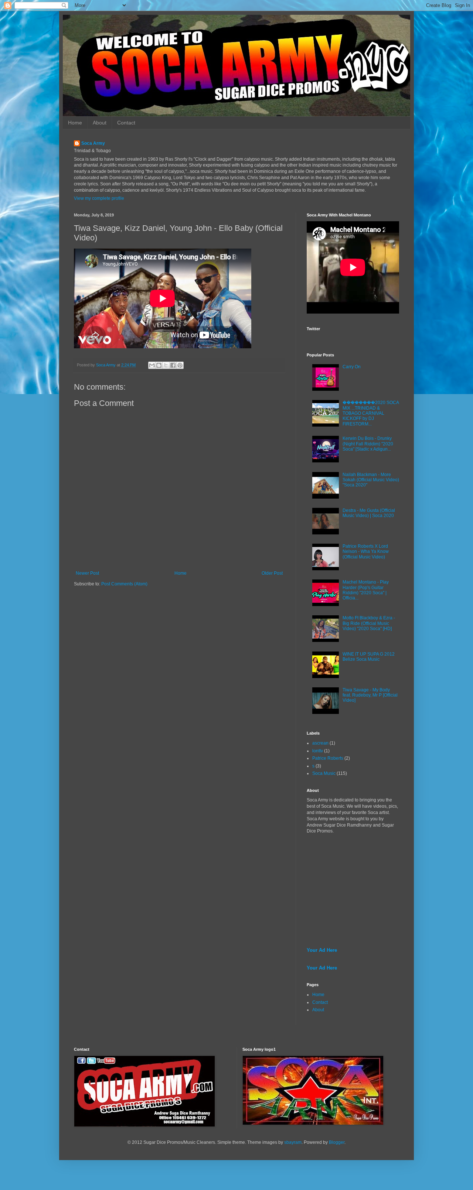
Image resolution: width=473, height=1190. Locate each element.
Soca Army (93, 143)
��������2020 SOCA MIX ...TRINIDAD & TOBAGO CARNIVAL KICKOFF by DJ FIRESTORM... (371, 413)
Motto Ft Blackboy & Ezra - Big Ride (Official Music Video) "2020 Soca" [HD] (369, 623)
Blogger (336, 1142)
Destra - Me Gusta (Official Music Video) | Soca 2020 (369, 513)
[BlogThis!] (159, 365)
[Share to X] (166, 365)
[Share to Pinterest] (180, 365)
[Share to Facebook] (173, 365)
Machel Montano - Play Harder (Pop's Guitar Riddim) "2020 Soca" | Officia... (366, 590)
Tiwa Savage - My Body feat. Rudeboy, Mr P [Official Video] (370, 695)
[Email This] (152, 365)
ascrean (320, 743)
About (99, 123)
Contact (126, 123)
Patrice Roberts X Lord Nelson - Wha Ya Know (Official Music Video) (366, 552)
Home (75, 123)
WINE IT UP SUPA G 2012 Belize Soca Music (369, 657)
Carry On (352, 366)
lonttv (317, 750)
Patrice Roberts (327, 758)
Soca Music (324, 773)
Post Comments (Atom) (124, 584)
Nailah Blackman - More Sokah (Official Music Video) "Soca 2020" (371, 480)
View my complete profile (99, 198)
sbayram (293, 1142)
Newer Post (87, 573)
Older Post (272, 573)
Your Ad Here (322, 950)
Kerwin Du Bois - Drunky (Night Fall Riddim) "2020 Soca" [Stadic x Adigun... (368, 444)
